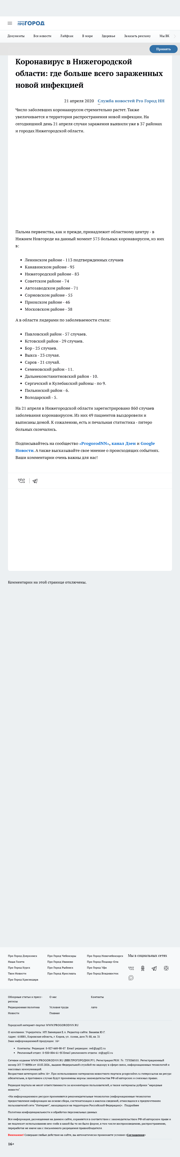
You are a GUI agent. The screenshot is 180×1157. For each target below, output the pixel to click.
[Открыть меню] (9, 23)
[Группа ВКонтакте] (131, 968)
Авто (94, 1007)
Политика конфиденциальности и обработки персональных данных (52, 1112)
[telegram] (36, 480)
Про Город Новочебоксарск (105, 956)
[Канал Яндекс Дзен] (166, 968)
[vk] (22, 480)
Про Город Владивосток (102, 973)
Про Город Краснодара (23, 979)
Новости (13, 1013)
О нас (53, 997)
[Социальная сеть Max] (131, 977)
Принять (163, 49)
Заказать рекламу (137, 36)
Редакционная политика (24, 1007)
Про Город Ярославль (61, 973)
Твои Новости (17, 973)
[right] (174, 36)
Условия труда (58, 1007)
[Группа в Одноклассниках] (143, 968)
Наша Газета (16, 961)
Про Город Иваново (60, 961)
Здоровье (108, 36)
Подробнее (131, 1105)
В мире (87, 36)
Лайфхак (66, 36)
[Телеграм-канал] (154, 968)
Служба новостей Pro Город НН (131, 100)
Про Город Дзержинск (22, 956)
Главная (54, 1013)
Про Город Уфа (97, 967)
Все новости (42, 36)
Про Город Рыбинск (60, 967)
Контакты (97, 997)
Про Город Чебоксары (61, 956)
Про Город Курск (19, 967)
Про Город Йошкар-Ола (102, 961)
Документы (16, 36)
